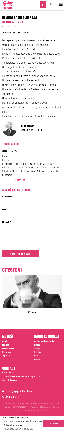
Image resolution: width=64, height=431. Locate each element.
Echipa (37, 345)
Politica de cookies (47, 403)
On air (4, 341)
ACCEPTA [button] (53, 423)
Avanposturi (39, 348)
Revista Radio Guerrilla (19, 17)
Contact (37, 359)
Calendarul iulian (9, 26)
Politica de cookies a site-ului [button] (18, 428)
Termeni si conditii (12, 403)
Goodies (37, 352)
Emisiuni (6, 345)
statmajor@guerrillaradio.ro (19, 391)
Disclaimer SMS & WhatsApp (41, 407)
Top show (6, 355)
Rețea (36, 355)
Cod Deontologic (43, 410)
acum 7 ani (14, 151)
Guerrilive (6, 352)
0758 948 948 (12, 397)
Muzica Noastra (8, 348)
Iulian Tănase (27, 126)
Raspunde (21, 180)
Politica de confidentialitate (29, 403)
